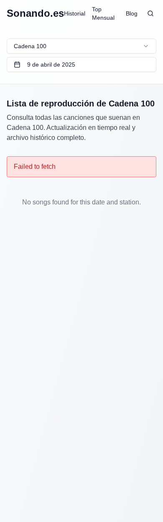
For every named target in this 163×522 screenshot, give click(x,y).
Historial (74, 13)
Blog (132, 13)
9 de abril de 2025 (51, 64)
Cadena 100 (30, 46)
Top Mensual (103, 13)
